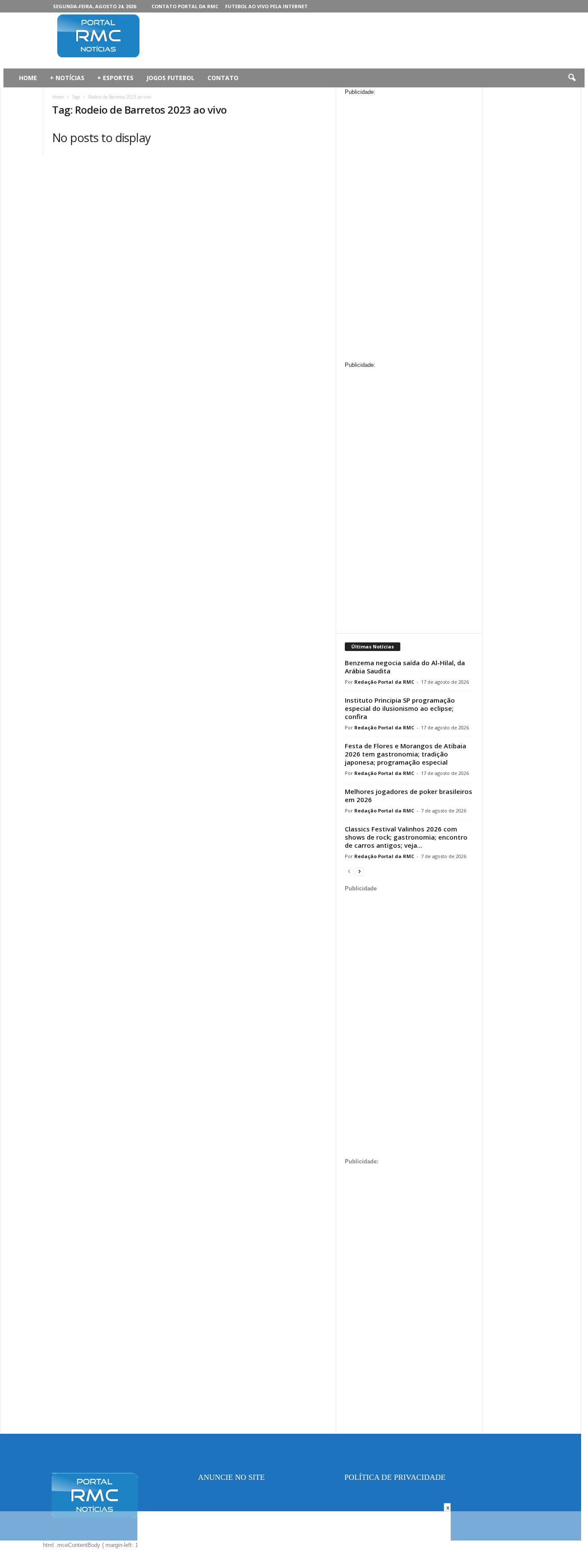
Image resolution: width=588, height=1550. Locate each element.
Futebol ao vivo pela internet (266, 6)
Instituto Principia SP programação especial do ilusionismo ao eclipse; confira (400, 708)
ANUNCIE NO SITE (231, 1477)
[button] (571, 77)
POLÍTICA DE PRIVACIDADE (395, 1477)
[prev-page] (349, 871)
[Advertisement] (320, 40)
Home (58, 97)
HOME (28, 78)
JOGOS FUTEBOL (170, 78)
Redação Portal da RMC (384, 682)
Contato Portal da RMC (185, 6)
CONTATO (222, 78)
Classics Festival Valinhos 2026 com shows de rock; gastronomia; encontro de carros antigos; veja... (406, 837)
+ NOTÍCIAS (67, 78)
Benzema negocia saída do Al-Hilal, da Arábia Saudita (405, 666)
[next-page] (359, 871)
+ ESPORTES (115, 78)
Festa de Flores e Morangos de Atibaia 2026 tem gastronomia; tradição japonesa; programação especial (405, 753)
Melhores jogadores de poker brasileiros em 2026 (408, 795)
